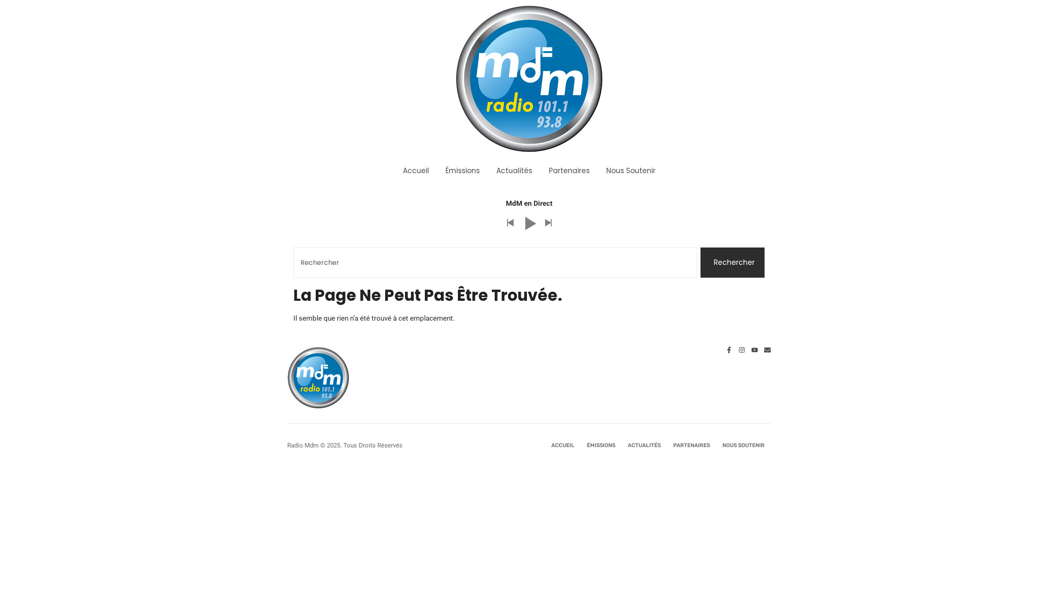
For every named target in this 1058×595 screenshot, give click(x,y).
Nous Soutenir (630, 171)
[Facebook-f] (729, 350)
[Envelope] (767, 350)
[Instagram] (742, 350)
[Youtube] (754, 350)
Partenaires (569, 171)
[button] (510, 223)
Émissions (463, 171)
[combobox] (495, 263)
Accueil (416, 171)
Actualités (514, 171)
